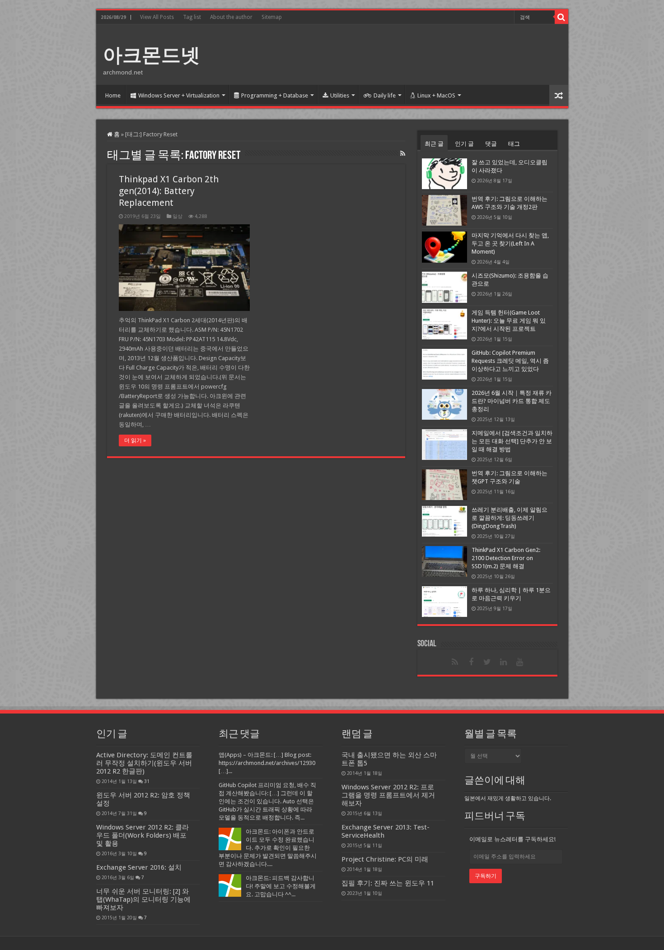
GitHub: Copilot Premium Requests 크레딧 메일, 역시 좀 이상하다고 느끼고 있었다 (510, 360)
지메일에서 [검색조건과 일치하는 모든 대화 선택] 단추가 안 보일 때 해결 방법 (512, 441)
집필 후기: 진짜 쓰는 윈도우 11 (387, 883)
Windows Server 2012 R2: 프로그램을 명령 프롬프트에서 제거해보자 (388, 795)
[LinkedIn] (503, 662)
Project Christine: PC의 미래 (384, 859)
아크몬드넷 (151, 55)
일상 (177, 216)
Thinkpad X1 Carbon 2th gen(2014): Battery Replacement (169, 191)
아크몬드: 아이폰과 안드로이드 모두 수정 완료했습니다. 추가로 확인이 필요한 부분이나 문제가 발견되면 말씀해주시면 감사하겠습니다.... (268, 847)
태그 (514, 143)
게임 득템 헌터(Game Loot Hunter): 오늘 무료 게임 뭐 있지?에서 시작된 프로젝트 (509, 320)
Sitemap (272, 17)
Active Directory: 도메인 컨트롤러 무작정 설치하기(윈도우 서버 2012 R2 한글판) (144, 763)
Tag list (192, 17)
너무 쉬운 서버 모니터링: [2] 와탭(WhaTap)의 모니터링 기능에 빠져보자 (143, 899)
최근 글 (434, 143)
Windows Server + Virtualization (179, 95)
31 (147, 781)
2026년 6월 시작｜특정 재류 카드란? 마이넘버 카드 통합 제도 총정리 (512, 400)
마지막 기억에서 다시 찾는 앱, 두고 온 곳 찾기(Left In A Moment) (510, 243)
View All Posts (157, 17)
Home (113, 95)
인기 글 (464, 143)
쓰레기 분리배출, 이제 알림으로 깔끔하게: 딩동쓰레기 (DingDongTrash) (509, 517)
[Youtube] (520, 662)
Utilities (339, 95)
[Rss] (455, 662)
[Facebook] (471, 662)
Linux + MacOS (436, 95)
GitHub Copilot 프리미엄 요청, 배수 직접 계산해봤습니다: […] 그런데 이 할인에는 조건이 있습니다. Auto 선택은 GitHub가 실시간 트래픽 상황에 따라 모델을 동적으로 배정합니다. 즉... (267, 801)
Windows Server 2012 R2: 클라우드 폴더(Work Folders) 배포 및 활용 (142, 835)
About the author (231, 17)
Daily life (385, 95)
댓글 (491, 143)
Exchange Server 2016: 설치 (139, 867)
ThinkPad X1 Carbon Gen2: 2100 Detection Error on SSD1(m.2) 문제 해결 (506, 558)
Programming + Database (274, 95)
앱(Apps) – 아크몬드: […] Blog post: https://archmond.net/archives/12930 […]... (267, 762)
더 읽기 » (135, 440)
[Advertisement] (397, 53)
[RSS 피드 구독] (402, 153)
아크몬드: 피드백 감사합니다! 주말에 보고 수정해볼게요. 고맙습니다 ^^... (281, 886)
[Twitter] (487, 662)
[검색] (561, 17)
